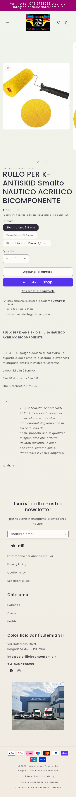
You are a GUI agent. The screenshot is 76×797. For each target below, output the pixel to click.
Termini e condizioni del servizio (39, 781)
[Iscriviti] (64, 534)
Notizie (12, 621)
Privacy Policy (16, 564)
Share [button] (10, 465)
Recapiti (58, 787)
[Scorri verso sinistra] (30, 162)
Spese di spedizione (32, 215)
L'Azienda (13, 605)
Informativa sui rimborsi (44, 770)
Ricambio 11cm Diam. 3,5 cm (26, 243)
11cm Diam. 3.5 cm (21, 236)
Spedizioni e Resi (18, 581)
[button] (7, 23)
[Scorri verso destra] (46, 162)
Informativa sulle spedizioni (33, 787)
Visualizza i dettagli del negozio (28, 314)
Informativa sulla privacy (39, 776)
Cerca (11, 613)
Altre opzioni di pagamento (38, 291)
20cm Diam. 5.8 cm (20, 227)
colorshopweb (36, 766)
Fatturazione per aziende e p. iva (30, 556)
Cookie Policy (16, 572)
